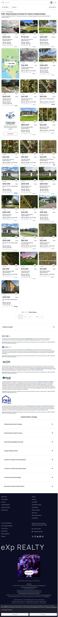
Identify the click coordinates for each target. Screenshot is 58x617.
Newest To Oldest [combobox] (15, 7)
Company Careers (5, 507)
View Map (11, 63)
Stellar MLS (29, 349)
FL (26, 312)
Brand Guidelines (5, 533)
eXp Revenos (35, 507)
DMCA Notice (29, 583)
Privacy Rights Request (6, 525)
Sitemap (3, 536)
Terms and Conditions (6, 523)
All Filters (6, 7)
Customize (43, 614)
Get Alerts (53, 7)
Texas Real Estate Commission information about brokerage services (29, 591)
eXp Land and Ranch (37, 515)
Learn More (47, 596)
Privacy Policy (4, 528)
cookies (5, 606)
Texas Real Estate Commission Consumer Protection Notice (29, 593)
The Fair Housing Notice (47, 595)
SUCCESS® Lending (36, 504)
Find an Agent (4, 499)
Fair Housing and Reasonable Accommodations (29, 587)
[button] (29, 326)
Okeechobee (33, 312)
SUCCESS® (34, 502)
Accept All (15, 614)
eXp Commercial (36, 510)
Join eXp (3, 502)
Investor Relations (5, 504)
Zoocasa (34, 499)
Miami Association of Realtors (46, 381)
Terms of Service (40, 585)
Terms (48, 607)
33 (37, 317)
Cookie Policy (4, 531)
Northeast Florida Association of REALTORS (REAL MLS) (40, 406)
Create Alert (10, 133)
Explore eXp (4, 496)
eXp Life (34, 496)
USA (22, 312)
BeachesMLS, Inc (30, 338)
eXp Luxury (34, 512)
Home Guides (4, 510)
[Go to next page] (42, 317)
